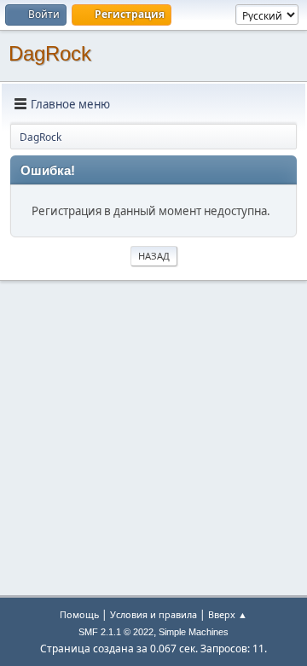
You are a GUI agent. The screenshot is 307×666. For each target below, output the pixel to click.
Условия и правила (153, 614)
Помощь (79, 614)
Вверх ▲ (227, 614)
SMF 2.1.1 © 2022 (116, 632)
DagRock (50, 53)
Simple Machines (194, 632)
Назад (154, 255)
